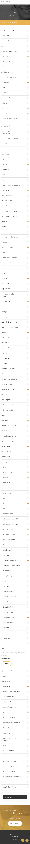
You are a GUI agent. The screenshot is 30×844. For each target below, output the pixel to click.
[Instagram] (16, 840)
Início (15, 12)
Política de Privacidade (15, 834)
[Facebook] (13, 840)
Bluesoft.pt (15, 836)
